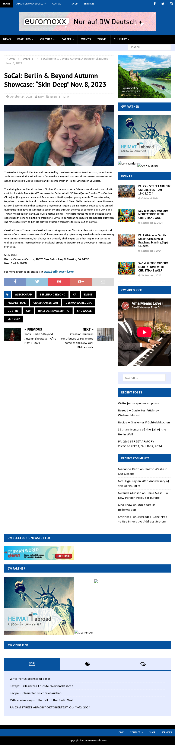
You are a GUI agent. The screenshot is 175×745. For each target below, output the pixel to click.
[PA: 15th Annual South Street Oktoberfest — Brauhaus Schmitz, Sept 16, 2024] (126, 240)
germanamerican (45, 303)
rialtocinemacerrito (53, 311)
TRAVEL (102, 39)
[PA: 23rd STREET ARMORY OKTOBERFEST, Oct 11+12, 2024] (126, 191)
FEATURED (24, 39)
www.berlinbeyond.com (59, 272)
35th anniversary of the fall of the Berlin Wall (41, 700)
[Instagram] (171, 3)
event (88, 294)
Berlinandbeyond (52, 294)
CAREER (66, 39)
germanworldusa (79, 303)
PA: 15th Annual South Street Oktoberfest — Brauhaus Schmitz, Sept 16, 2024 (153, 240)
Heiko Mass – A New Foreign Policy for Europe (143, 495)
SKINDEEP (13, 319)
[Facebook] (154, 3)
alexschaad (23, 294)
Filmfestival (16, 303)
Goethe (12, 311)
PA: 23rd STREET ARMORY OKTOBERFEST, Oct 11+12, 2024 (154, 189)
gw (28, 311)
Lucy (41, 96)
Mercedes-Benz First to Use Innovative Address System (142, 519)
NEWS (7, 39)
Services (89, 4)
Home (6, 4)
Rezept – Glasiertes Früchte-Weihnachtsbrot (138, 412)
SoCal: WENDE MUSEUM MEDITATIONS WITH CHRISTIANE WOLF (153, 214)
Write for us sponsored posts (138, 403)
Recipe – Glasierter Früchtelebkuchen (144, 422)
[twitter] (163, 3)
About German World (29, 4)
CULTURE (46, 39)
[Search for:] (149, 47)
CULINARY (120, 39)
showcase (84, 311)
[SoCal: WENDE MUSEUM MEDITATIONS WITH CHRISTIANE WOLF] (126, 215)
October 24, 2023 (21, 96)
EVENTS (86, 39)
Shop (74, 4)
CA (74, 294)
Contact (57, 4)
